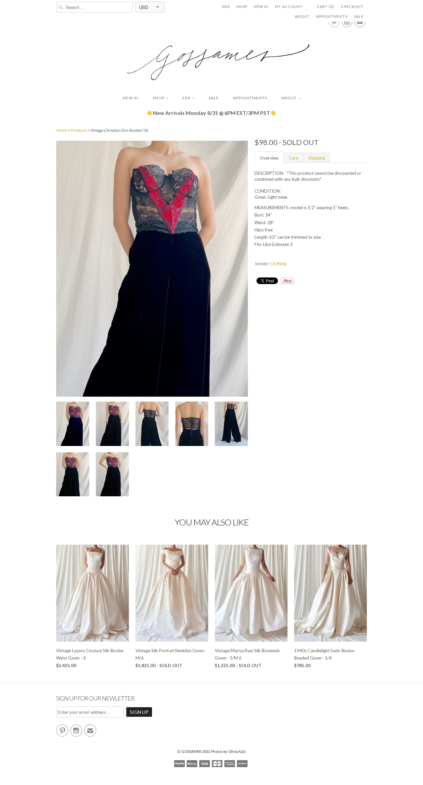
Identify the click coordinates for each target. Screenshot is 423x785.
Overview (269, 158)
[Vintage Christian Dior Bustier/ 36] (72, 425)
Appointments (331, 16)
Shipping (316, 158)
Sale (359, 16)
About (302, 16)
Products (78, 130)
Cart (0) (325, 6)
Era (226, 6)
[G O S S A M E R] (211, 56)
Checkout (352, 6)
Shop (241, 6)
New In (261, 6)
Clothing (278, 263)
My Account (289, 6)
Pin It (287, 280)
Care (293, 158)
